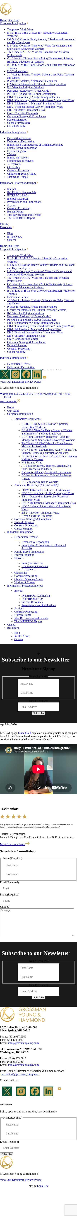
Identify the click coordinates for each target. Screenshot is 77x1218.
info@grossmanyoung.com (23, 1042)
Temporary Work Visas (20, 29)
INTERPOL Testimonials (21, 192)
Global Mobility (16, 126)
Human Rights (15, 211)
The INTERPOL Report (21, 217)
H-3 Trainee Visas (17, 71)
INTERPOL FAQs (18, 195)
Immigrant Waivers (18, 157)
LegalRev (42, 1185)
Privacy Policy (33, 381)
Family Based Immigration (22, 147)
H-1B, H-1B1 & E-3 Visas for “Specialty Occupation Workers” (44, 425)
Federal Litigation (17, 119)
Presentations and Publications (24, 201)
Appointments (8, 401)
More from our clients (12, 844)
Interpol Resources (17, 198)
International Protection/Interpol (18, 182)
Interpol (11, 189)
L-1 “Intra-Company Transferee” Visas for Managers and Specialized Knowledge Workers (39, 47)
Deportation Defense (19, 138)
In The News (14, 236)
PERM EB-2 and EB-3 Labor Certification (31, 93)
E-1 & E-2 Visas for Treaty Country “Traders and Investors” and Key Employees (46, 432)
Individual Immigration (13, 132)
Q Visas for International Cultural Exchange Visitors (36, 84)
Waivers (11, 154)
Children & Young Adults (21, 173)
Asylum (11, 205)
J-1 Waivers (13, 163)
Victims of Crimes (17, 176)
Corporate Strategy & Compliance (26, 116)
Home (3, 20)
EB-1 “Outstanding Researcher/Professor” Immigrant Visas (40, 100)
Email (7, 397)
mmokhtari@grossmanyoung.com (20, 1074)
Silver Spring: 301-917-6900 (54, 393)
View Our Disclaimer (12, 381)
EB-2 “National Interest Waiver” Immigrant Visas (35, 106)
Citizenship (13, 167)
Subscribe (38, 713)
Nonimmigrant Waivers (20, 160)
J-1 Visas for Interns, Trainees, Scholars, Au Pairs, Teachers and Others (46, 467)
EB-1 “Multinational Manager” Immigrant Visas (34, 103)
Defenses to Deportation (21, 141)
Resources (6, 227)
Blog (10, 233)
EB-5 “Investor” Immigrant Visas (26, 109)
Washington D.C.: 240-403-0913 (18, 393)
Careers (11, 239)
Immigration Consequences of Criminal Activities (35, 144)
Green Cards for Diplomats (22, 113)
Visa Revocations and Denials (24, 214)
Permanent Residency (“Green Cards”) (29, 90)
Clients (4, 224)
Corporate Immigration (13, 23)
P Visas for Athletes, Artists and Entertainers (32, 80)
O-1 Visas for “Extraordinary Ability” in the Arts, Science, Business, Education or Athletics (40, 60)
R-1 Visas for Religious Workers (25, 87)
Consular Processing (18, 122)
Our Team (13, 20)
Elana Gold (24, 732)
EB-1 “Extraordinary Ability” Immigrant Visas (33, 97)
